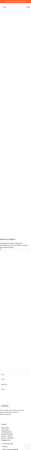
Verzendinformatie (8, 443)
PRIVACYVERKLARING (5, 414)
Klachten (5, 446)
